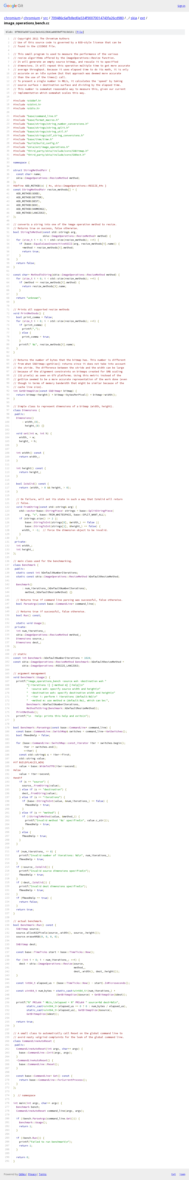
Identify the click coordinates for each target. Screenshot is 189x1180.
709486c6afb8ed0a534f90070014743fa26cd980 (87, 18)
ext (142, 18)
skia (134, 18)
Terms (43, 1174)
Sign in (181, 6)
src (45, 18)
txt (173, 1174)
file (80, 32)
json (182, 1174)
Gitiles (22, 1174)
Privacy (32, 1174)
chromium (12, 18)
